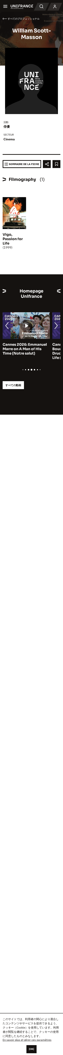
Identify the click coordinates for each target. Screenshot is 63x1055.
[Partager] (47, 164)
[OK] (31, 1049)
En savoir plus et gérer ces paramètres (27, 1040)
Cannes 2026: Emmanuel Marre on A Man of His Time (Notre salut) (25, 349)
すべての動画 (13, 385)
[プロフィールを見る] (54, 7)
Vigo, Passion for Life (13, 239)
